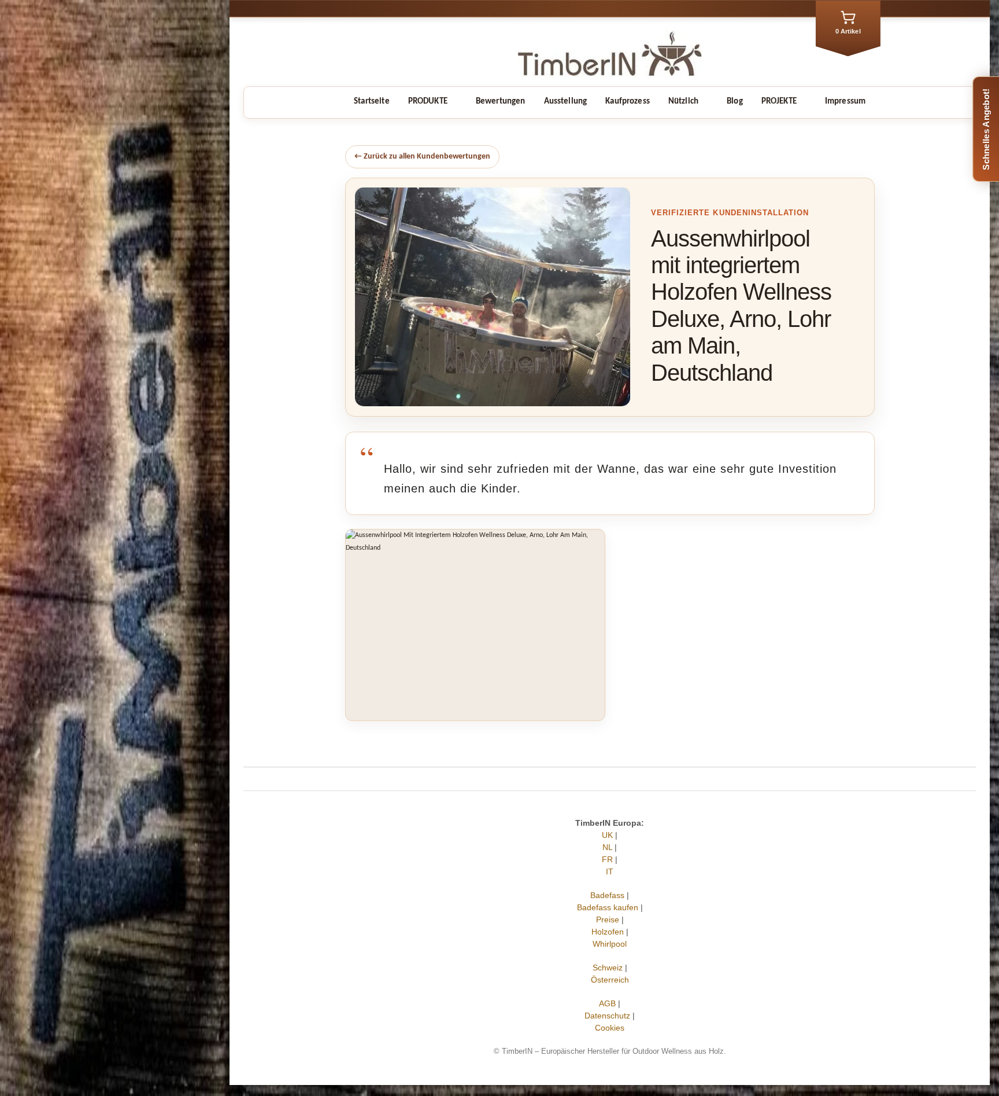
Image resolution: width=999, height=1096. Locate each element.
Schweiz (608, 967)
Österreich (610, 979)
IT (609, 871)
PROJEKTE (779, 101)
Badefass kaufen (607, 907)
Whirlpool (610, 943)
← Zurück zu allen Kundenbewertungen (422, 156)
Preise (607, 919)
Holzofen (607, 931)
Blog (735, 101)
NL (607, 847)
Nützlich (683, 101)
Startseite (372, 101)
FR (607, 859)
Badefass (607, 895)
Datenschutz (607, 1015)
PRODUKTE (427, 101)
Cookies (609, 1027)
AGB (607, 1003)
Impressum (845, 101)
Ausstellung (565, 101)
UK (607, 835)
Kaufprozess (627, 101)
